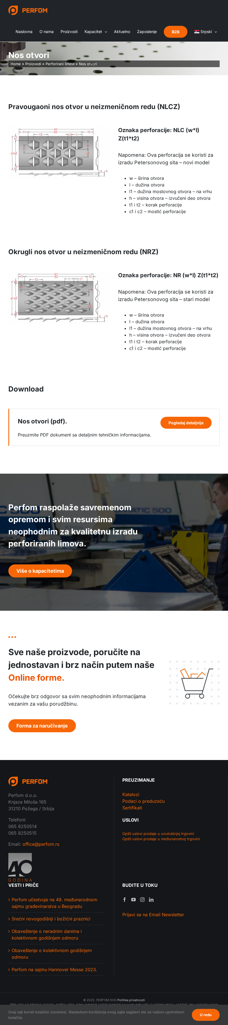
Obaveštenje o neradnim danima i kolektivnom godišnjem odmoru (47, 934)
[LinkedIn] (151, 899)
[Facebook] (124, 899)
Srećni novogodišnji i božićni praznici (51, 919)
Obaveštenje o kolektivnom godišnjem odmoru (52, 954)
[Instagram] (142, 899)
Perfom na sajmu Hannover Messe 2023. (54, 969)
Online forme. (36, 677)
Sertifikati (132, 808)
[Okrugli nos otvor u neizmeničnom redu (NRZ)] (59, 273)
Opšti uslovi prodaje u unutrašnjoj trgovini (158, 833)
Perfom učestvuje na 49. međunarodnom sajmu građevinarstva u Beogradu (54, 903)
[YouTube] (133, 899)
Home (16, 64)
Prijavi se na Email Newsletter (153, 914)
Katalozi (130, 794)
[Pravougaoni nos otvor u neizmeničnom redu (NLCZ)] (59, 128)
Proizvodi (33, 64)
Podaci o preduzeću (143, 801)
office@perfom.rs (41, 844)
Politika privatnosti (131, 1000)
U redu (206, 1015)
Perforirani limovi (60, 64)
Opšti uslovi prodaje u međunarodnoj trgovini (161, 839)
